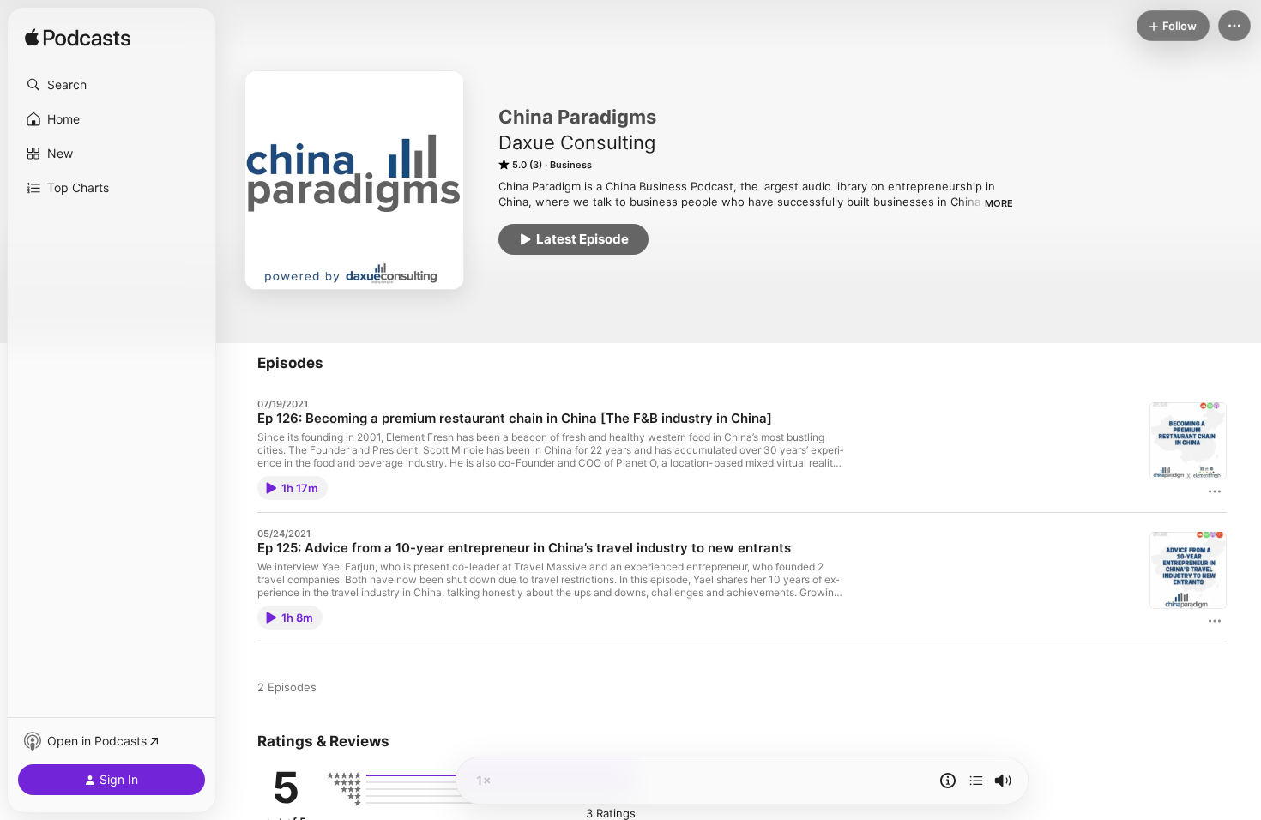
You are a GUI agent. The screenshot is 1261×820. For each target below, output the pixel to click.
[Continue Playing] (976, 781)
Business (571, 165)
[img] (77, 38)
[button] (111, 84)
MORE (999, 203)
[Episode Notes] (948, 781)
